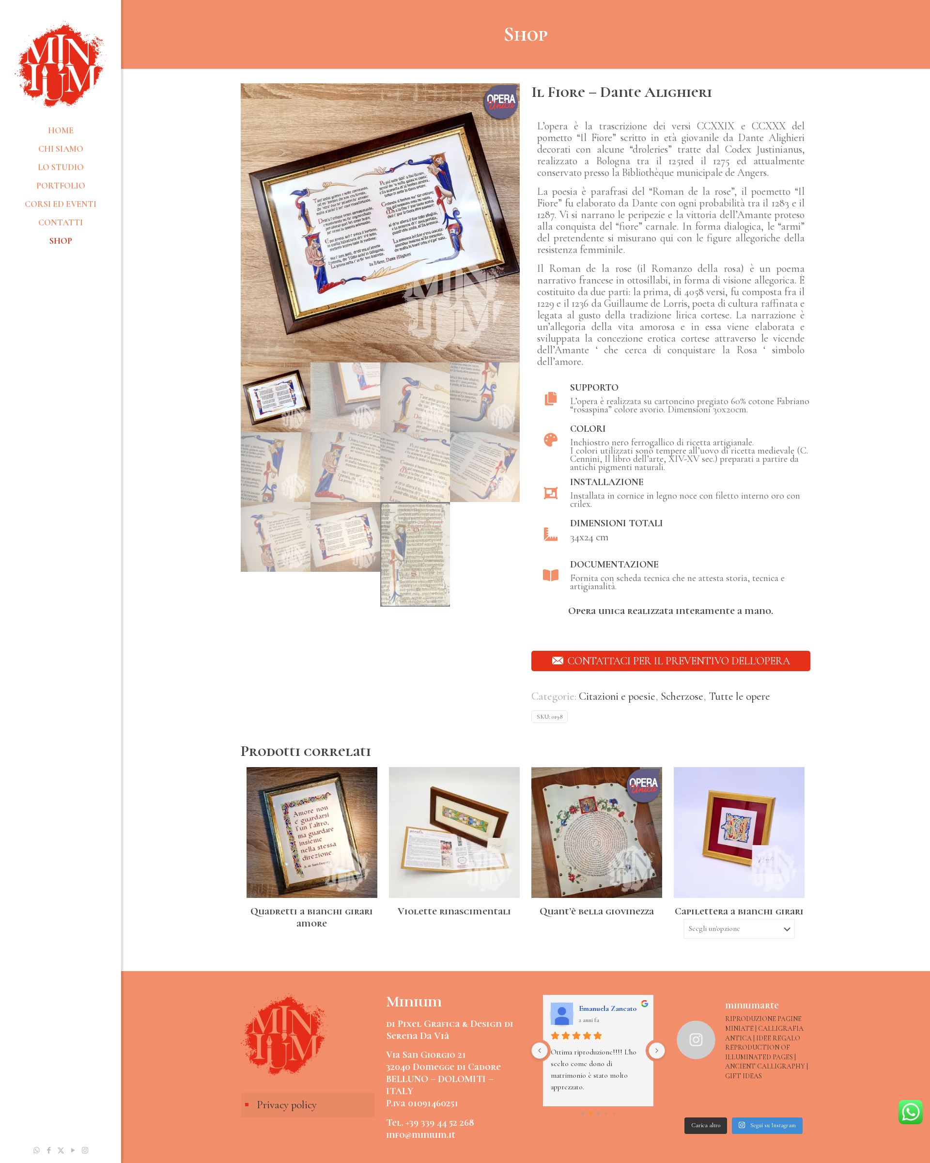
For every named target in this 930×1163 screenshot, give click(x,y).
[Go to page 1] (590, 1114)
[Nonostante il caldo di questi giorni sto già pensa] (796, 1101)
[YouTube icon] (73, 1150)
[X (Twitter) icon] (60, 1150)
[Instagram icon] (85, 1150)
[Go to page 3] (606, 1114)
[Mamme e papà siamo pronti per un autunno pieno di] (727, 1101)
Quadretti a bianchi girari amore (311, 917)
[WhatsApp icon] (36, 1150)
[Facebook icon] (48, 1150)
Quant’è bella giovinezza (597, 911)
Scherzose (682, 696)
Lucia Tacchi (599, 1008)
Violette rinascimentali (454, 911)
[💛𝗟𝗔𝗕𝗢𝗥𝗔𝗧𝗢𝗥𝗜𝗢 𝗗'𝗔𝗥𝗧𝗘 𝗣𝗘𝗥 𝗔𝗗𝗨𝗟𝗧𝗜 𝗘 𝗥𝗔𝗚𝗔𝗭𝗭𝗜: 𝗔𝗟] (692, 1101)
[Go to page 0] (582, 1114)
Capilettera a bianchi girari (739, 911)
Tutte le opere (739, 696)
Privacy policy (287, 1105)
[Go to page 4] (613, 1114)
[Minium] (60, 63)
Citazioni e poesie (617, 696)
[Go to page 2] (598, 1114)
